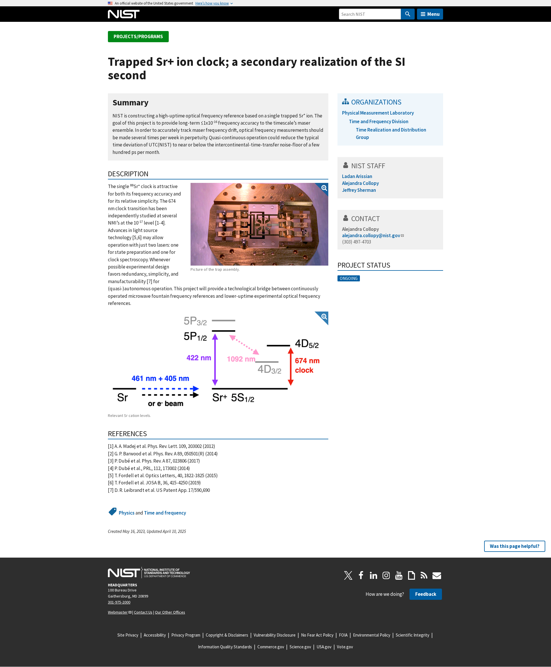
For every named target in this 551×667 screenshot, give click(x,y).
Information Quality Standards (225, 646)
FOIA (343, 635)
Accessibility (155, 635)
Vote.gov (345, 646)
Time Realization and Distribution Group (391, 133)
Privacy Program (185, 635)
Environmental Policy (371, 635)
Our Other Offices (170, 612)
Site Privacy (127, 635)
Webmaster (118, 612)
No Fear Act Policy (317, 635)
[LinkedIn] (373, 575)
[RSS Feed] (424, 575)
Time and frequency (165, 513)
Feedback (425, 594)
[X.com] (348, 575)
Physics (127, 513)
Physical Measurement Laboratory (378, 113)
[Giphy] (411, 575)
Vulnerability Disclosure (275, 635)
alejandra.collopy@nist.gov (371, 235)
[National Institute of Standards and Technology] (149, 572)
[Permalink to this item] (153, 102)
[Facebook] (361, 575)
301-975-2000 (119, 602)
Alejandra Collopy (360, 229)
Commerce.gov (270, 646)
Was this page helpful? (515, 546)
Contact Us (143, 612)
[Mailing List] (436, 575)
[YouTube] (399, 575)
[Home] (123, 14)
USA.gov (324, 646)
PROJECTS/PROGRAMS (138, 36)
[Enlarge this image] (259, 224)
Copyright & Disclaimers (227, 635)
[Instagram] (386, 575)
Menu (433, 14)
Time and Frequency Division (378, 121)
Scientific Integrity (412, 635)
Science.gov (300, 646)
